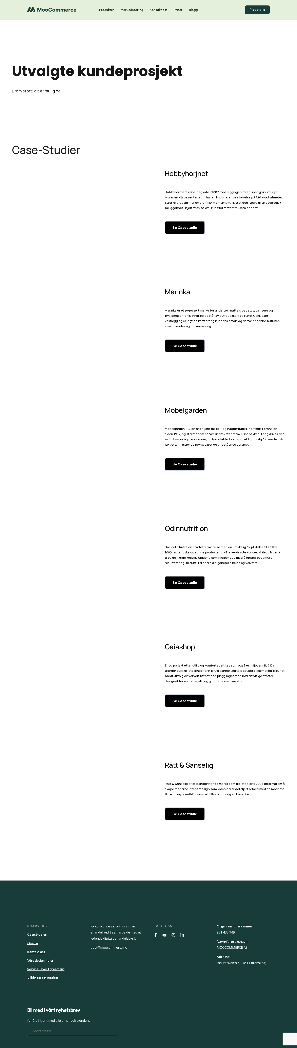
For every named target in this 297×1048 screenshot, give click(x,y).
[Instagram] (173, 935)
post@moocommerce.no (109, 947)
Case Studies (36, 934)
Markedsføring (132, 10)
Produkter (106, 10)
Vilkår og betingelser (42, 978)
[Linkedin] (182, 935)
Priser (178, 10)
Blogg (193, 10)
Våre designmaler (40, 960)
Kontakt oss (158, 10)
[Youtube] (164, 935)
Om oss (32, 943)
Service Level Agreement (45, 969)
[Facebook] (156, 935)
